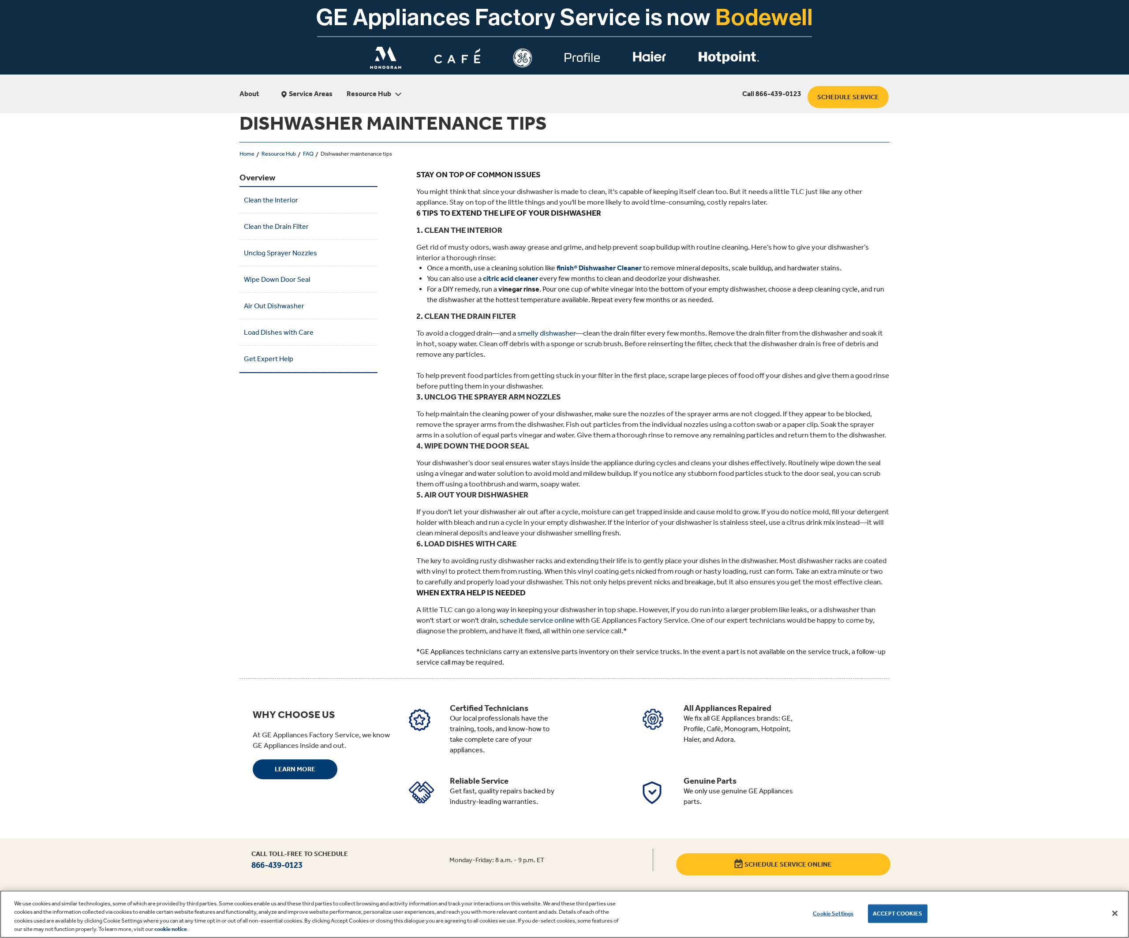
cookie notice (170, 929)
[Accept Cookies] (1115, 913)
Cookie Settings (833, 913)
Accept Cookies (898, 913)
